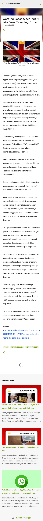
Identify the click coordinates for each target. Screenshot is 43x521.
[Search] (39, 3)
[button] (4, 29)
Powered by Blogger (22, 518)
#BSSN (6, 347)
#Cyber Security (17, 347)
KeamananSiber (13, 4)
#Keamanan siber (31, 347)
